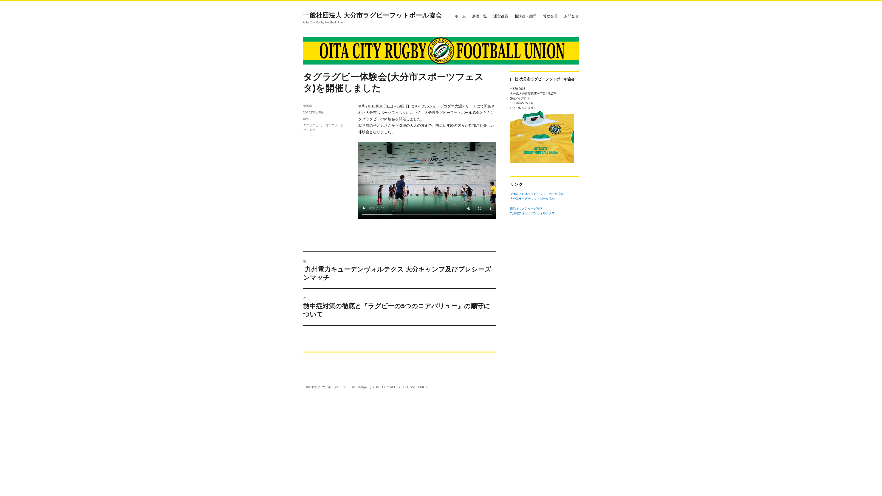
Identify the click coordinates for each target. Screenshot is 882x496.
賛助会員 (550, 16)
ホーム (460, 16)
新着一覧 (479, 16)
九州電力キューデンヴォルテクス (532, 213)
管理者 (307, 106)
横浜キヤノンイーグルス (526, 208)
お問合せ (571, 16)
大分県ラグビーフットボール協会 (532, 198)
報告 (306, 119)
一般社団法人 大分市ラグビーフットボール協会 (372, 15)
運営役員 (500, 16)
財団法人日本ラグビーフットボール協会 (537, 194)
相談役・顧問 (525, 16)
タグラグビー (312, 125)
